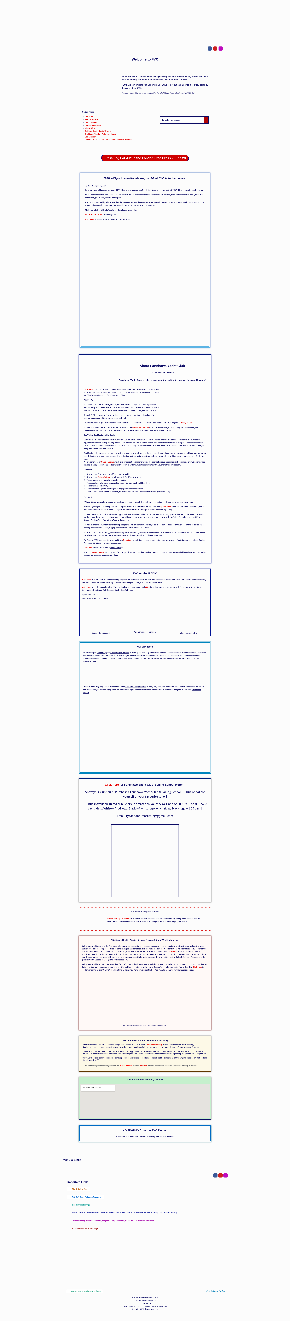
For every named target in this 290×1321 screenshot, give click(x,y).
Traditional (150, 1045)
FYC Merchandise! (93, 125)
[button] (64, 46)
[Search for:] (182, 120)
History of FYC (186, 423)
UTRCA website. (126, 1066)
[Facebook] (210, 48)
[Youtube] (215, 48)
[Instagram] (220, 48)
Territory (158, 1045)
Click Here (89, 219)
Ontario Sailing (107, 462)
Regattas (127, 540)
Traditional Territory (140, 427)
